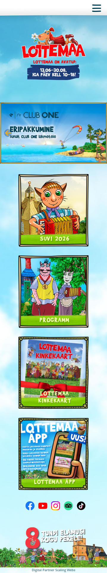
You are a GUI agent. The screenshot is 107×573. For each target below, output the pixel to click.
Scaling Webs (65, 570)
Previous (8, 133)
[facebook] (30, 505)
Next (99, 133)
